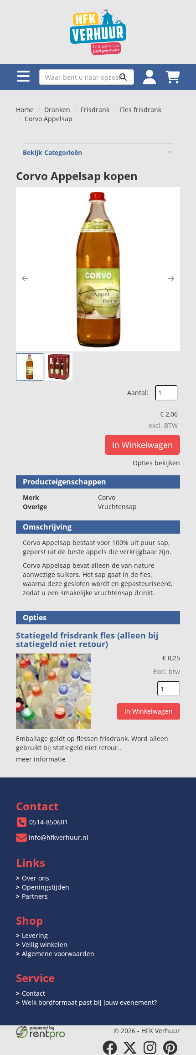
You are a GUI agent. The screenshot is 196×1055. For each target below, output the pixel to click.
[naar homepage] (98, 32)
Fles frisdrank (140, 109)
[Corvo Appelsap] (98, 269)
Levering (35, 935)
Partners (35, 896)
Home (25, 109)
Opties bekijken (156, 462)
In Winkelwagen (142, 444)
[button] (25, 278)
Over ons (35, 878)
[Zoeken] (123, 77)
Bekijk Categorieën (52, 152)
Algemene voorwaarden (58, 953)
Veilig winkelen (44, 944)
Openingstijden (45, 887)
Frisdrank (95, 109)
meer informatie (41, 759)
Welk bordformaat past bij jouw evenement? (89, 1002)
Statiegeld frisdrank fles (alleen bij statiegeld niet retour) (87, 640)
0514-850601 (48, 822)
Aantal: (138, 392)
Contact (33, 993)
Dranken (57, 109)
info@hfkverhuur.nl (58, 837)
